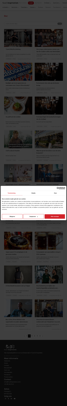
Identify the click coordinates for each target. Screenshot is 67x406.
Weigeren (12, 216)
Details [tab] (34, 193)
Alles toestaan (55, 216)
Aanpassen (32, 216)
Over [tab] (55, 193)
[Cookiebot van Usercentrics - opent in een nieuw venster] (58, 188)
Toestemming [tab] (11, 193)
